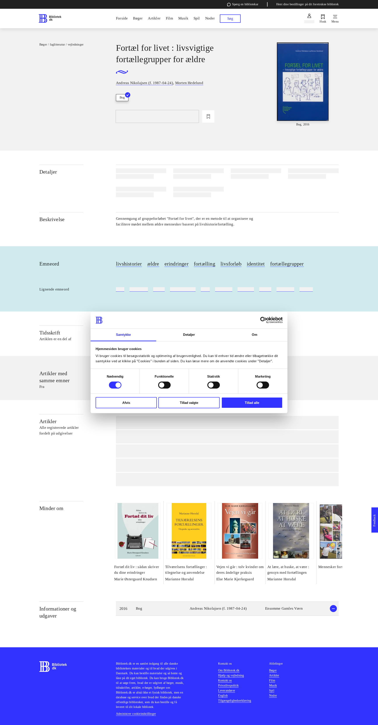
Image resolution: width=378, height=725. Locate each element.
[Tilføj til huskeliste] (208, 116)
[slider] (302, 84)
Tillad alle (252, 403)
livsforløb (231, 264)
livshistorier (129, 264)
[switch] (164, 385)
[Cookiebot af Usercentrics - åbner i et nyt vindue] (263, 320)
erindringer (176, 264)
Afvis (126, 403)
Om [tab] (254, 334)
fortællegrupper (287, 264)
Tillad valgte (189, 403)
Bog (122, 97)
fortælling (204, 264)
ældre (153, 264)
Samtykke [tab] (123, 334)
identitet (256, 264)
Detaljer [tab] (189, 334)
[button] (227, 609)
